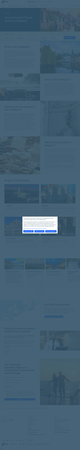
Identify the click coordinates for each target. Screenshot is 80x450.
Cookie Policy (35, 228)
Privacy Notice (43, 228)
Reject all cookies (39, 231)
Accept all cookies (28, 231)
